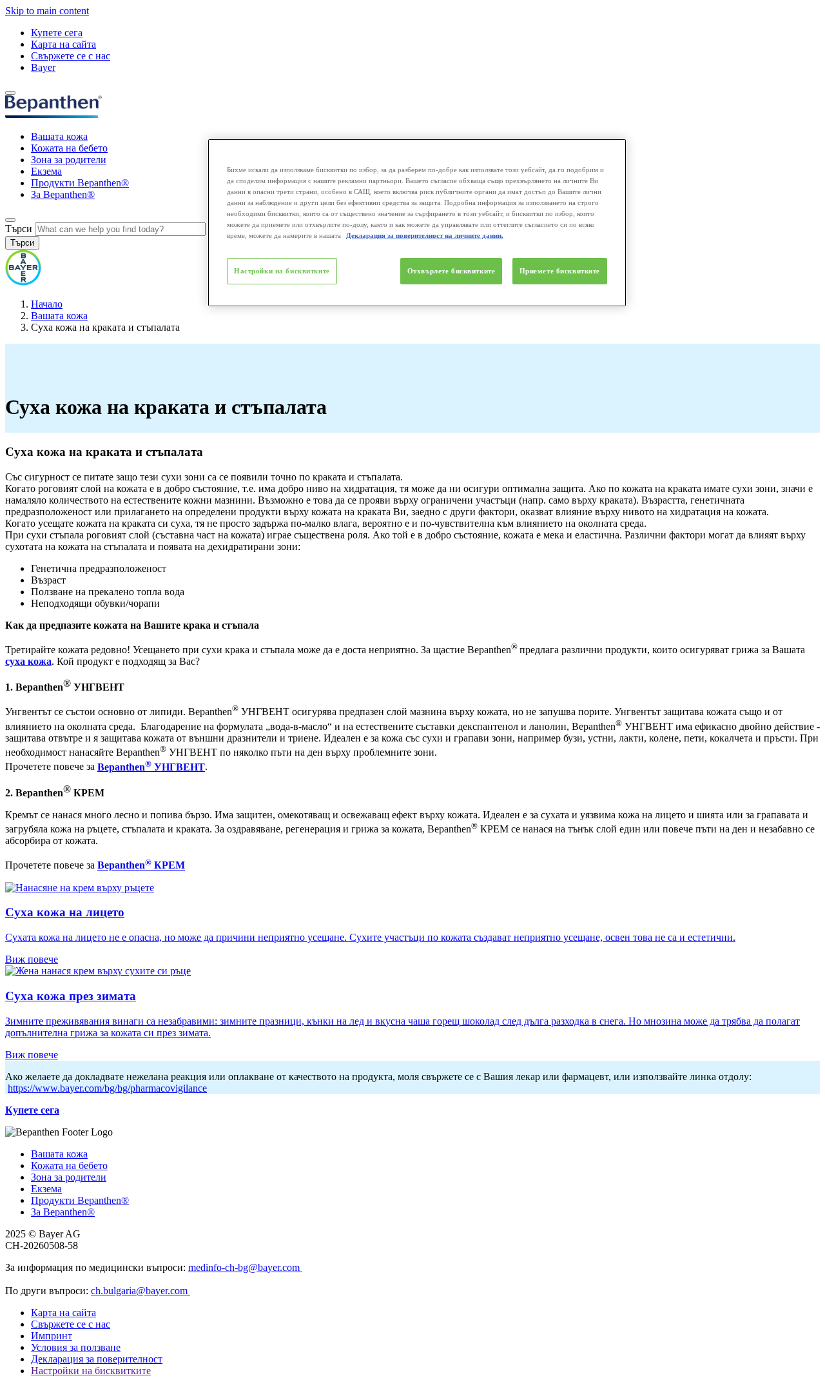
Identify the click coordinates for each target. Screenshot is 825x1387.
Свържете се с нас (70, 55)
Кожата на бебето (69, 148)
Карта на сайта (63, 44)
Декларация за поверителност (96, 1358)
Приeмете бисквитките (559, 271)
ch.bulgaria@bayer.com (140, 1290)
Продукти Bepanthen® (80, 182)
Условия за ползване (76, 1347)
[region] (417, 223)
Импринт (51, 1335)
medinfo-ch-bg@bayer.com (245, 1267)
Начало (47, 304)
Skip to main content (47, 10)
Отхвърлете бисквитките (451, 271)
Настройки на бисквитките (282, 271)
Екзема (46, 171)
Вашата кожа (59, 136)
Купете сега (56, 32)
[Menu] (10, 93)
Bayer (43, 67)
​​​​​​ (168, 865)
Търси (18, 228)
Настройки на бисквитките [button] (91, 1370)
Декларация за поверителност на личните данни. (424, 235)
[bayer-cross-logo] (23, 282)
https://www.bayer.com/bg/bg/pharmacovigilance (107, 1088)
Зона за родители (68, 159)
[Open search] (10, 220)
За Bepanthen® (63, 194)
